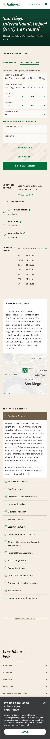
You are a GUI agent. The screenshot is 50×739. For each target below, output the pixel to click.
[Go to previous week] (19, 248)
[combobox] (14, 95)
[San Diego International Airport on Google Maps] (25, 374)
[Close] (44, 702)
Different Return (29, 62)
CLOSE (25, 732)
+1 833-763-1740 (25, 194)
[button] (36, 4)
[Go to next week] (46, 248)
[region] (25, 718)
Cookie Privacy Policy (21, 725)
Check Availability (25, 166)
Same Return (9, 62)
